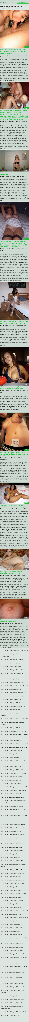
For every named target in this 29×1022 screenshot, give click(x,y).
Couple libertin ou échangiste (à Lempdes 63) (12, 883)
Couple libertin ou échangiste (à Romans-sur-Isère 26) (14, 743)
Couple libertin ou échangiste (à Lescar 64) (11, 887)
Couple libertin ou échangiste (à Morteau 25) (12, 740)
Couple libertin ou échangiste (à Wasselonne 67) (13, 897)
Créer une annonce (23, 2)
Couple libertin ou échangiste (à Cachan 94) (12, 1002)
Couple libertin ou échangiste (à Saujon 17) (11, 709)
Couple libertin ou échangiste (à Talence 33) (12, 770)
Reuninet (3, 2)
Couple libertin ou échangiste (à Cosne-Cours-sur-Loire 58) (13, 865)
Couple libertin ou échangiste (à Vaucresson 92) (13, 996)
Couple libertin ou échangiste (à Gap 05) (11, 666)
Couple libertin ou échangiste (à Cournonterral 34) (13, 773)
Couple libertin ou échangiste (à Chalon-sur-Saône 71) (14, 910)
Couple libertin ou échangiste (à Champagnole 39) (13, 790)
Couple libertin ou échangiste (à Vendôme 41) (12, 797)
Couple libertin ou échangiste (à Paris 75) (11, 924)
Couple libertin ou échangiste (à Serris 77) (11, 931)
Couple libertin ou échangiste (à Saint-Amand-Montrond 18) (12, 714)
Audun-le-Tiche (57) (23, 325)
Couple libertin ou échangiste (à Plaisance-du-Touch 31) (14, 762)
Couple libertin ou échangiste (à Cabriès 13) (12, 696)
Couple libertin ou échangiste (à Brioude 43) (12, 806)
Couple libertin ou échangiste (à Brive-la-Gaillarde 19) (14, 718)
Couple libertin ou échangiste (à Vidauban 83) (12, 954)
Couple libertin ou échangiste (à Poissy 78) (11, 934)
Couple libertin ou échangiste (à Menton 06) (12, 670)
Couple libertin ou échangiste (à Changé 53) (12, 847)
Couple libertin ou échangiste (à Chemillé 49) (12, 831)
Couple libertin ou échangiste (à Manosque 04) (12, 663)
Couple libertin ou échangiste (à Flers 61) (11, 876)
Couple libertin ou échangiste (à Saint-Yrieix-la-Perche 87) (13, 973)
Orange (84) (22, 575)
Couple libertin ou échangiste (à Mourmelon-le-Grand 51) (14, 839)
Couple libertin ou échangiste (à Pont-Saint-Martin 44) (13, 811)
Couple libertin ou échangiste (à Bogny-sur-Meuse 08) (14, 679)
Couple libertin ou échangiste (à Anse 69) (11, 904)
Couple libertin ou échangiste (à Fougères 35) (12, 776)
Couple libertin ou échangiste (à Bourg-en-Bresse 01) (14, 650)
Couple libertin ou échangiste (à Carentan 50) (12, 834)
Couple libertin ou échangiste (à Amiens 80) (12, 943)
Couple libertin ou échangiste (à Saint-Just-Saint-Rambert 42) (13, 801)
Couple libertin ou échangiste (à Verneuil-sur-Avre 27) (14, 747)
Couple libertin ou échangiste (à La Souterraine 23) (13, 731)
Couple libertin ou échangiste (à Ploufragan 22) (12, 728)
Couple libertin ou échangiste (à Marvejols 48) (12, 827)
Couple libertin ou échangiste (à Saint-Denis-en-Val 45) (14, 816)
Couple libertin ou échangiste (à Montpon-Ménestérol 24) (14, 736)
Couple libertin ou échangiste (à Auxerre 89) (12, 983)
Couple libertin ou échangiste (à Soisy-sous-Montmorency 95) (12, 1007)
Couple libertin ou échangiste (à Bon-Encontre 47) (13, 824)
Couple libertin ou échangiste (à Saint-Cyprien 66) (13, 893)
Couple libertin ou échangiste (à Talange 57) (12, 860)
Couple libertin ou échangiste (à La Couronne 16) (13, 706)
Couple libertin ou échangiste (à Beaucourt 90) (12, 987)
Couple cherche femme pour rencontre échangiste (14, 174)
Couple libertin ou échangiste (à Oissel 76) (11, 927)
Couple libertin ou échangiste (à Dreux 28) (11, 750)
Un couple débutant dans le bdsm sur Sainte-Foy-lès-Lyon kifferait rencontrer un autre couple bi (14, 454)
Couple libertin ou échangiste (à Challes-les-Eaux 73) (14, 917)
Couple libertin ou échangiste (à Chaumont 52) (12, 843)
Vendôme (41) (23, 176)
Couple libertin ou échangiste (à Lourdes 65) (12, 890)
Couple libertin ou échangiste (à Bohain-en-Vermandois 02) (12, 655)
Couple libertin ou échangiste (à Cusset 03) (12, 659)
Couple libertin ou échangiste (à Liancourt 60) (12, 873)
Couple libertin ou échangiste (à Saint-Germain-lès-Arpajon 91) (14, 991)
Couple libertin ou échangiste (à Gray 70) (11, 907)
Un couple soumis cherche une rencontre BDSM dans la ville (11, 572)
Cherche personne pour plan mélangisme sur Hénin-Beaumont (11, 388)
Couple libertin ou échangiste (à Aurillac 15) (12, 703)
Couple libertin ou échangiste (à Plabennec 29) (12, 754)
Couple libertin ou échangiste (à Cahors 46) (12, 821)
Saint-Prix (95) (21, 623)
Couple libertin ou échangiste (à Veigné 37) (12, 783)
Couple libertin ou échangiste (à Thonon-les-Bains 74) (14, 921)
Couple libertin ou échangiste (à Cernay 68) (12, 900)
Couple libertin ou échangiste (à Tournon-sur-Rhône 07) (14, 674)
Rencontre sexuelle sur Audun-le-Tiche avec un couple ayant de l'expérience (14, 322)
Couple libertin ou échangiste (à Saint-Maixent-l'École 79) (14, 939)
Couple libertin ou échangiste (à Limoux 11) (11, 689)
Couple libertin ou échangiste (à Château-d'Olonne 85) (14, 963)
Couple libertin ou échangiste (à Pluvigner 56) (12, 857)
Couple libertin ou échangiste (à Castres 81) (12, 947)
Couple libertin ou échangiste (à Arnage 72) (12, 914)
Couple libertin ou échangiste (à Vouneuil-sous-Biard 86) (14, 967)
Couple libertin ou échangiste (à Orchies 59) (12, 870)
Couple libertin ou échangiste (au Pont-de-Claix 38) (14, 787)
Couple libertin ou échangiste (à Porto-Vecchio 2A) (13, 1012)
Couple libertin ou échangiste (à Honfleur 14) (12, 699)
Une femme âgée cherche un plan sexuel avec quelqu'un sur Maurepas (13, 506)
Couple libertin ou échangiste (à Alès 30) (11, 757)
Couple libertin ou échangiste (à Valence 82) (12, 950)
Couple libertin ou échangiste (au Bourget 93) (12, 999)
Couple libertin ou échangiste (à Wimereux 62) (12, 880)
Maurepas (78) (22, 509)
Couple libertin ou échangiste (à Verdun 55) (12, 854)
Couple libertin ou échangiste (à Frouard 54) (12, 850)
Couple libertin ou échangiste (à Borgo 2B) (11, 1015)
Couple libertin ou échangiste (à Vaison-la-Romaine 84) (14, 958)
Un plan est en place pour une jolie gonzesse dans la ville (12, 621)
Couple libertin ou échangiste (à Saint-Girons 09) (13, 682)
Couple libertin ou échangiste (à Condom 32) (12, 766)
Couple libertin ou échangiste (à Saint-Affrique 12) (13, 692)
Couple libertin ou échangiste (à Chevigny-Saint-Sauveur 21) (13, 723)
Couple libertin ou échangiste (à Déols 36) (11, 780)
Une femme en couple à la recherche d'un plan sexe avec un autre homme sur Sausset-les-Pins (14, 51)
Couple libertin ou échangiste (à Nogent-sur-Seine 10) (14, 685)
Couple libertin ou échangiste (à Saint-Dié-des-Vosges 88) (13, 979)
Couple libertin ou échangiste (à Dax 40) (11, 793)
